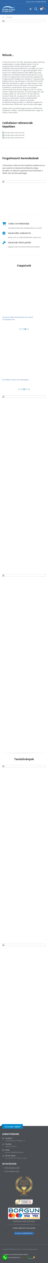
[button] (31, 9)
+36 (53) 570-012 (41, 2)
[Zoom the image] (24, 766)
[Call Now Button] (5, 1257)
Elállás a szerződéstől (24, 1233)
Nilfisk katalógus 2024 (12, 1168)
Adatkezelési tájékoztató (12, 1257)
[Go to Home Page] (3, 17)
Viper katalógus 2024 (12, 1171)
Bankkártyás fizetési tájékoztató (24, 1221)
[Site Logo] (8, 9)
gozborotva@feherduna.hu (14, 1152)
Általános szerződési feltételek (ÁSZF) (16, 1254)
